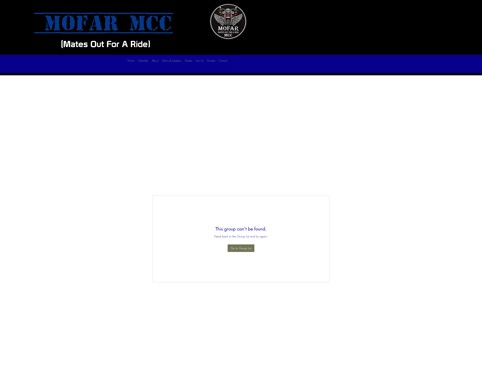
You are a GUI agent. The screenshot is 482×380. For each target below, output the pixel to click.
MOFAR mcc (103, 23)
